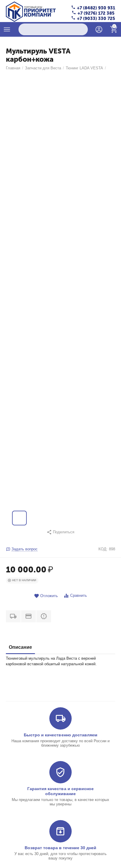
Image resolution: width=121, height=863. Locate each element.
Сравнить (78, 595)
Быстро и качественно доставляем (60, 735)
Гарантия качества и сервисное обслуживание (60, 791)
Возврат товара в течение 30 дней (60, 847)
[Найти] (82, 29)
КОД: (102, 549)
